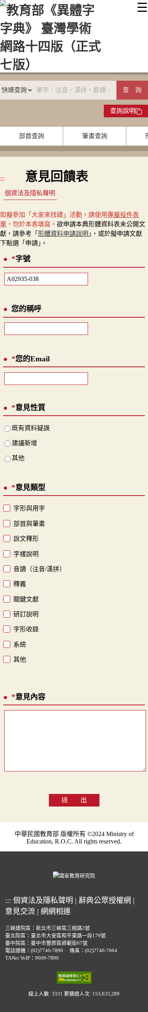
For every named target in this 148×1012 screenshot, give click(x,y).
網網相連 (56, 911)
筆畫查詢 (94, 136)
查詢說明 (122, 110)
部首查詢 (31, 136)
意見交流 (20, 911)
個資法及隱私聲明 (30, 193)
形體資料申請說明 (63, 233)
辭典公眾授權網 (105, 900)
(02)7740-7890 (47, 950)
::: (2, 178)
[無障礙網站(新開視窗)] (74, 977)
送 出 (74, 800)
